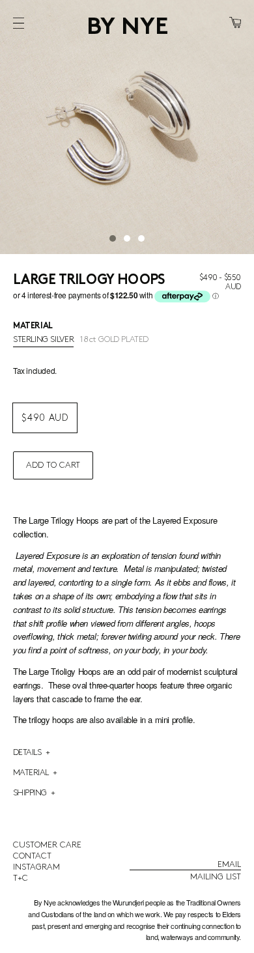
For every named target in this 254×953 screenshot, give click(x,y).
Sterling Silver (43, 339)
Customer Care (47, 845)
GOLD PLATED (114, 339)
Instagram (36, 867)
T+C (20, 878)
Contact (32, 856)
